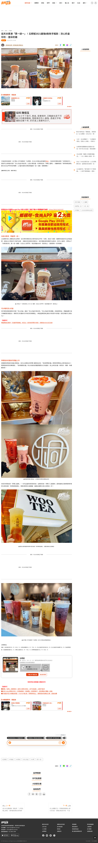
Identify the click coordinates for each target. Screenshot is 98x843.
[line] (50, 835)
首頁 (2, 30)
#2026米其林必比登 (87, 210)
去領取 (28, 103)
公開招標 (89, 826)
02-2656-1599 (12, 831)
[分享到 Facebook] (60, 45)
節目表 (58, 829)
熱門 (48, 3)
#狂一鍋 (86, 206)
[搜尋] (92, 3)
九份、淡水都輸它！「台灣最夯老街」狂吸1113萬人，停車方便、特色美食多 (86, 140)
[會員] (95, 3)
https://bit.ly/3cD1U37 (56, 209)
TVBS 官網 (88, 841)
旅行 (60, 3)
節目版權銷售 (90, 824)
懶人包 (67, 3)
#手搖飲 (11, 759)
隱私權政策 (74, 826)
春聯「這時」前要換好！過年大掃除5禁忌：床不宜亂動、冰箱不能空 (24, 689)
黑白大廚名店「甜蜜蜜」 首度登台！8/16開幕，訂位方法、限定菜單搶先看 (86, 133)
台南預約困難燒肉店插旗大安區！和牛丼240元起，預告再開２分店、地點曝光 (86, 148)
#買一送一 (39, 759)
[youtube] (47, 835)
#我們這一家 (78, 206)
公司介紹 (44, 826)
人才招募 (44, 829)
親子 (73, 3)
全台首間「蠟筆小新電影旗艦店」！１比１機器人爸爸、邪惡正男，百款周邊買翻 (86, 155)
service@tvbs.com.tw (12, 829)
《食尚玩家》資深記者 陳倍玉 (14, 45)
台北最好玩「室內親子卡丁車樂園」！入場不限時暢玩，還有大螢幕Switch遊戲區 (86, 170)
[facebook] (43, 835)
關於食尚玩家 (45, 824)
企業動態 (44, 831)
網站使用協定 (75, 829)
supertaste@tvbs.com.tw (13, 827)
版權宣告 (59, 831)
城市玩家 (27, 3)
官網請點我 (23, 662)
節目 (42, 3)
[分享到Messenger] (67, 45)
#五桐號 (4, 759)
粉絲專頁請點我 (30, 662)
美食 (53, 3)
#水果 (32, 759)
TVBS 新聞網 (94, 841)
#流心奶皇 (25, 759)
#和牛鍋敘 (77, 202)
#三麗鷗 (85, 202)
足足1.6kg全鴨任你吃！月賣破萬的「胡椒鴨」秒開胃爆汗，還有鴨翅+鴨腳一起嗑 (27, 691)
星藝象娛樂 (89, 831)
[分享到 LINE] (63, 45)
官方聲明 (89, 829)
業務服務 (74, 824)
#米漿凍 (18, 759)
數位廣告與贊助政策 (77, 831)
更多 (84, 3)
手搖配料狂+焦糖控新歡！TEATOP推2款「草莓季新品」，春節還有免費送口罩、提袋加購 (30, 693)
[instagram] (54, 835)
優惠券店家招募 (61, 824)
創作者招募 (59, 826)
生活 (78, 3)
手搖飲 (10, 30)
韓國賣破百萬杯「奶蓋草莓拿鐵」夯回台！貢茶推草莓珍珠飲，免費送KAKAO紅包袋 (26, 323)
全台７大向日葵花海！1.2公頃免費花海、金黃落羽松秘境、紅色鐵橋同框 (86, 162)
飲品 (47, 161)
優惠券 (36, 3)
